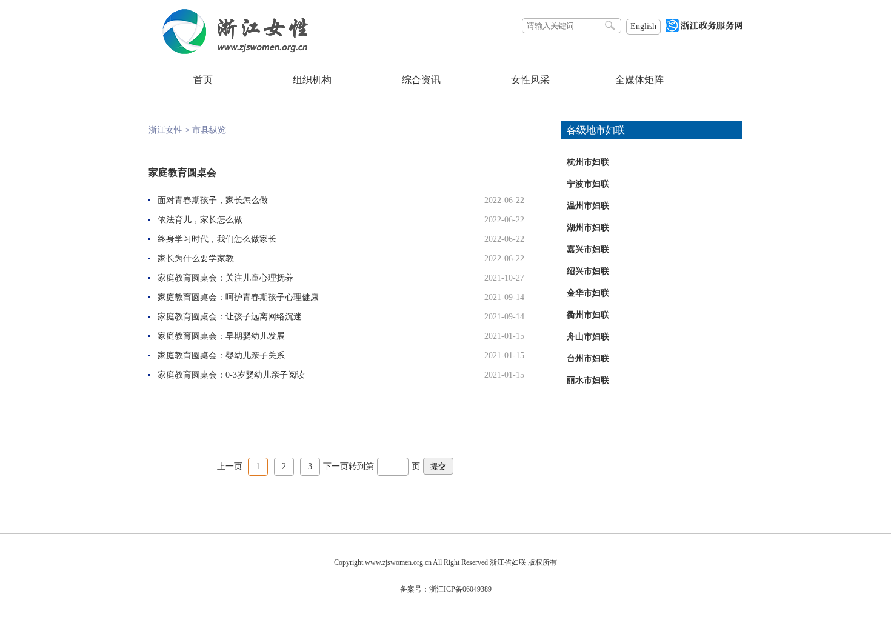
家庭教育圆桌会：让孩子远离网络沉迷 (230, 316)
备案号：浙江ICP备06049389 (446, 589)
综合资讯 (421, 80)
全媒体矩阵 (639, 80)
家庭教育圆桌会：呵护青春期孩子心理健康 (238, 297)
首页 (203, 80)
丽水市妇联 (588, 380)
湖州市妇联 (588, 227)
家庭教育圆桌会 (182, 172)
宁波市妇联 (588, 183)
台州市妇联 (588, 358)
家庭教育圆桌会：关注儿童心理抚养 (225, 277)
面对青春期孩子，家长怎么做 (213, 200)
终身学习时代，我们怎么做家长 (217, 239)
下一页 (336, 466)
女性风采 (530, 80)
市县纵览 (209, 130)
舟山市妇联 (588, 336)
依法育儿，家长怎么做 (200, 219)
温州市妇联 (588, 205)
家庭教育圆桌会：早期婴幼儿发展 (221, 336)
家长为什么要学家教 (196, 258)
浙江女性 (165, 130)
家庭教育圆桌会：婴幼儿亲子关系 (221, 355)
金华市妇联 (588, 293)
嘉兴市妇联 (588, 249)
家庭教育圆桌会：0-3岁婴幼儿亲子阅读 (231, 374)
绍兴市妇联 (588, 271)
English (643, 26)
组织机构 (312, 80)
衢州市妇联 (588, 314)
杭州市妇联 (588, 162)
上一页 (229, 466)
